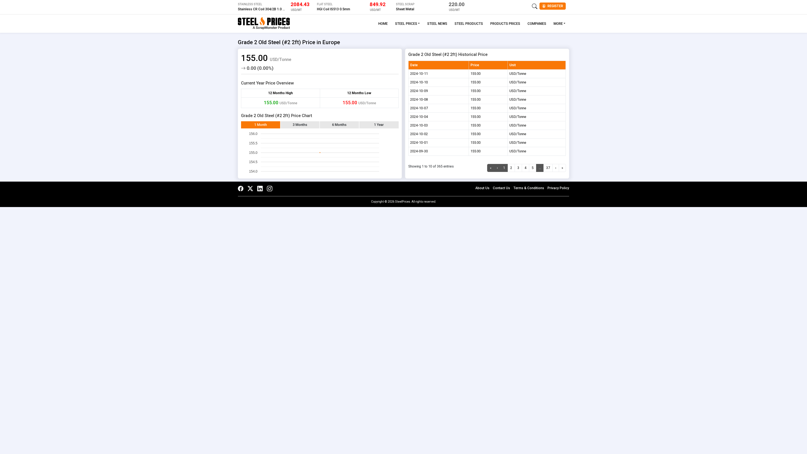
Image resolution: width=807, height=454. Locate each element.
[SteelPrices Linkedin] (260, 189)
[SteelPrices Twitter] (250, 189)
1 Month (260, 125)
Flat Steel (324, 4)
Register (555, 6)
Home (383, 24)
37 (548, 168)
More (558, 24)
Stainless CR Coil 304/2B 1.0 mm (263, 9)
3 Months (300, 125)
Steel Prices (406, 24)
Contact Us (501, 188)
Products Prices (505, 24)
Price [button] (475, 65)
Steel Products (469, 24)
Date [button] (414, 65)
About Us (482, 188)
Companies (536, 24)
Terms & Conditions (528, 188)
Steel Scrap (405, 4)
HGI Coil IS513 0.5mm (333, 9)
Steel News (437, 24)
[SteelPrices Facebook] (241, 189)
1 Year (379, 125)
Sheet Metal (405, 9)
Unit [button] (512, 65)
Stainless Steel (250, 4)
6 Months (339, 125)
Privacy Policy (558, 188)
